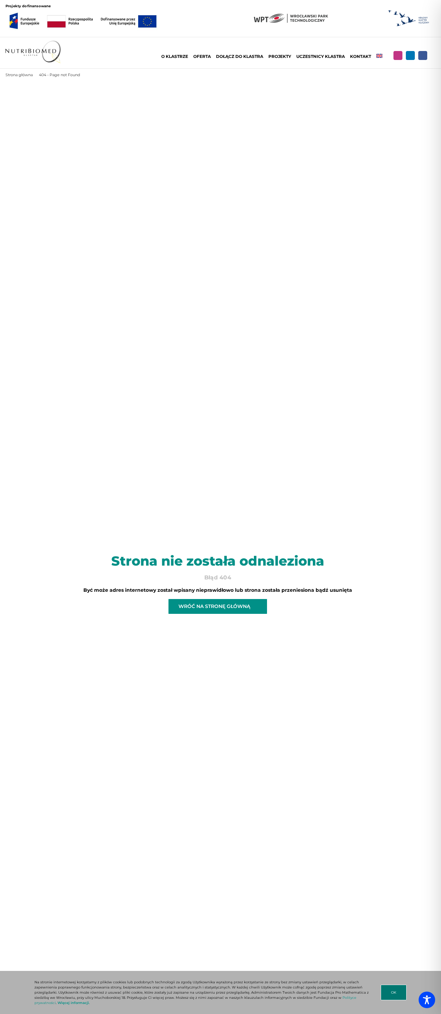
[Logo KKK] (408, 10)
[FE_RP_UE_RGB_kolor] (83, 11)
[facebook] (422, 55)
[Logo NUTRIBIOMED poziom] (33, 43)
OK (393, 992)
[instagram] (397, 55)
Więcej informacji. (74, 1003)
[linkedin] (410, 55)
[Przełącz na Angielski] (379, 56)
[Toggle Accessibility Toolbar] (427, 1000)
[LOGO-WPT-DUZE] (291, 16)
